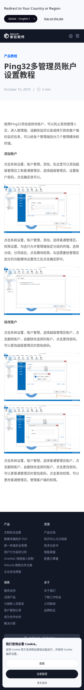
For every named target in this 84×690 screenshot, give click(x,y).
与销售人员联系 (14, 604)
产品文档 (49, 532)
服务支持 (9, 590)
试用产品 (9, 597)
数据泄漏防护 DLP (15, 539)
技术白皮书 (51, 545)
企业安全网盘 (12, 572)
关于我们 (49, 590)
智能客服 (49, 552)
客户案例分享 (12, 610)
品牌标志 (49, 610)
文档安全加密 (12, 532)
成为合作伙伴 (12, 617)
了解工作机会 (52, 597)
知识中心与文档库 (55, 539)
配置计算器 (51, 558)
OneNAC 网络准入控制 (19, 558)
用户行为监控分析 (15, 552)
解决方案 (9, 623)
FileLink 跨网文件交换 (18, 565)
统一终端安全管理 (15, 545)
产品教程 (10, 56)
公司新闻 (49, 604)
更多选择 (42, 683)
